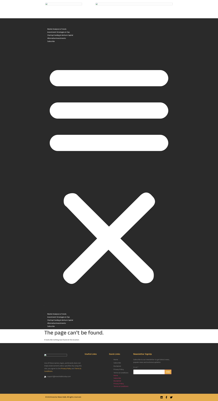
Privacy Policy (66, 368)
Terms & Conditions (121, 373)
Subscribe (51, 41)
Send (168, 372)
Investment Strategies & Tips (58, 32)
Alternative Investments (56, 38)
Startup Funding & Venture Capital (60, 35)
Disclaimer (117, 366)
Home (109, 23)
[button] (109, 173)
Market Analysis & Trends (56, 29)
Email (135, 368)
